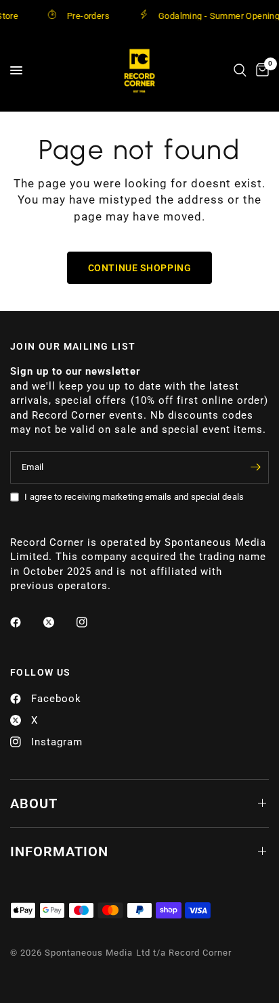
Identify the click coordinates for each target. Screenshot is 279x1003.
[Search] (240, 70)
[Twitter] (58, 622)
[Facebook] (25, 622)
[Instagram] (91, 622)
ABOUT (34, 803)
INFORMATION (59, 851)
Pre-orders (83, 15)
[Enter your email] (255, 467)
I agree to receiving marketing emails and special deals (134, 497)
